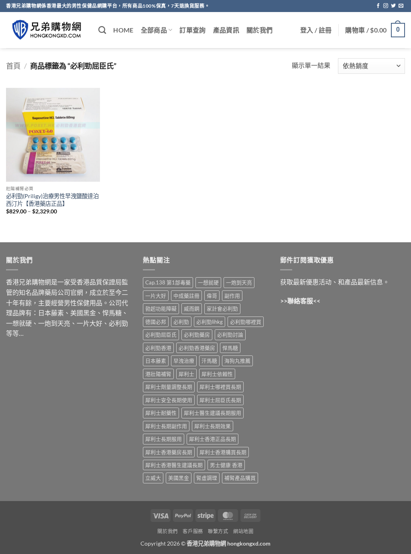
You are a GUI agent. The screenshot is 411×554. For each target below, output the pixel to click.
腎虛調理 (206, 478)
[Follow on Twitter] (393, 6)
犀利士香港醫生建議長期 (174, 465)
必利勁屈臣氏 (161, 334)
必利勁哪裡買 (245, 322)
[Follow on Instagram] (385, 6)
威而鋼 (191, 308)
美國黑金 (178, 478)
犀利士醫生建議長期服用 (212, 413)
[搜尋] (102, 30)
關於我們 (259, 30)
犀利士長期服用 (163, 439)
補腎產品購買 (240, 478)
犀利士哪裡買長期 (220, 387)
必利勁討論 (230, 334)
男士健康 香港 (226, 465)
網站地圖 (243, 531)
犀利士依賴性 (217, 374)
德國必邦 (155, 322)
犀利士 (186, 374)
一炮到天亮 (239, 282)
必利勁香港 (158, 348)
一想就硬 (208, 282)
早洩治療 (183, 360)
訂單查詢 (192, 30)
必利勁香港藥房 (197, 348)
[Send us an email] (401, 6)
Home (123, 30)
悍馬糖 (230, 348)
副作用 (232, 295)
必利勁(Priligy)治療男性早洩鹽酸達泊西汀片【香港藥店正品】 (52, 200)
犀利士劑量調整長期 (168, 387)
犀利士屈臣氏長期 (220, 400)
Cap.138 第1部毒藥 (168, 282)
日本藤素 (155, 360)
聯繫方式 (218, 531)
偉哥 (212, 295)
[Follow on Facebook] (378, 6)
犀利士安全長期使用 (168, 400)
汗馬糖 (209, 360)
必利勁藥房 (197, 334)
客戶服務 (193, 531)
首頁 (13, 65)
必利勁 (181, 322)
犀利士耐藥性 (161, 413)
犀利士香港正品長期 (212, 439)
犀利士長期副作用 (166, 426)
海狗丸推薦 (237, 360)
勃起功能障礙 (161, 308)
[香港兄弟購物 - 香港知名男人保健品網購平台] (46, 30)
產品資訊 (226, 30)
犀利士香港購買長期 (222, 452)
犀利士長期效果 (212, 426)
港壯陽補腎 (158, 374)
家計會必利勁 (222, 308)
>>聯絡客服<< (300, 300)
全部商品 (154, 30)
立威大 (153, 478)
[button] (316, 30)
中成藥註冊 (186, 295)
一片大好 (155, 295)
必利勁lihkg (209, 322)
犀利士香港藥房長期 (168, 452)
